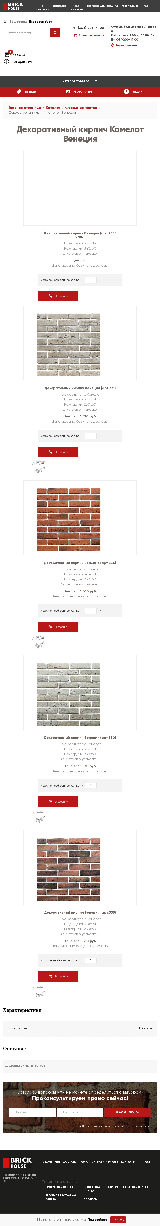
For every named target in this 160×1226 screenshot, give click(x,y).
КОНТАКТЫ (111, 6)
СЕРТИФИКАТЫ (94, 6)
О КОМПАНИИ (42, 8)
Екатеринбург (40, 22)
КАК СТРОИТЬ (77, 8)
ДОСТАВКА (59, 6)
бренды (30, 91)
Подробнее (97, 1219)
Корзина (17, 55)
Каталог (53, 107)
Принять (118, 1219)
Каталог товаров (76, 81)
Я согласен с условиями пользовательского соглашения (116, 1126)
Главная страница (25, 107)
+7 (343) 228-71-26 (88, 28)
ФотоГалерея (83, 91)
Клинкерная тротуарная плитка (101, 1189)
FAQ (146, 6)
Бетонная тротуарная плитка (61, 1197)
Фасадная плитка (81, 107)
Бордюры (90, 1199)
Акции (137, 91)
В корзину (61, 296)
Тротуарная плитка (59, 1187)
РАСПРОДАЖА (128, 6)
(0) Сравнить (23, 62)
